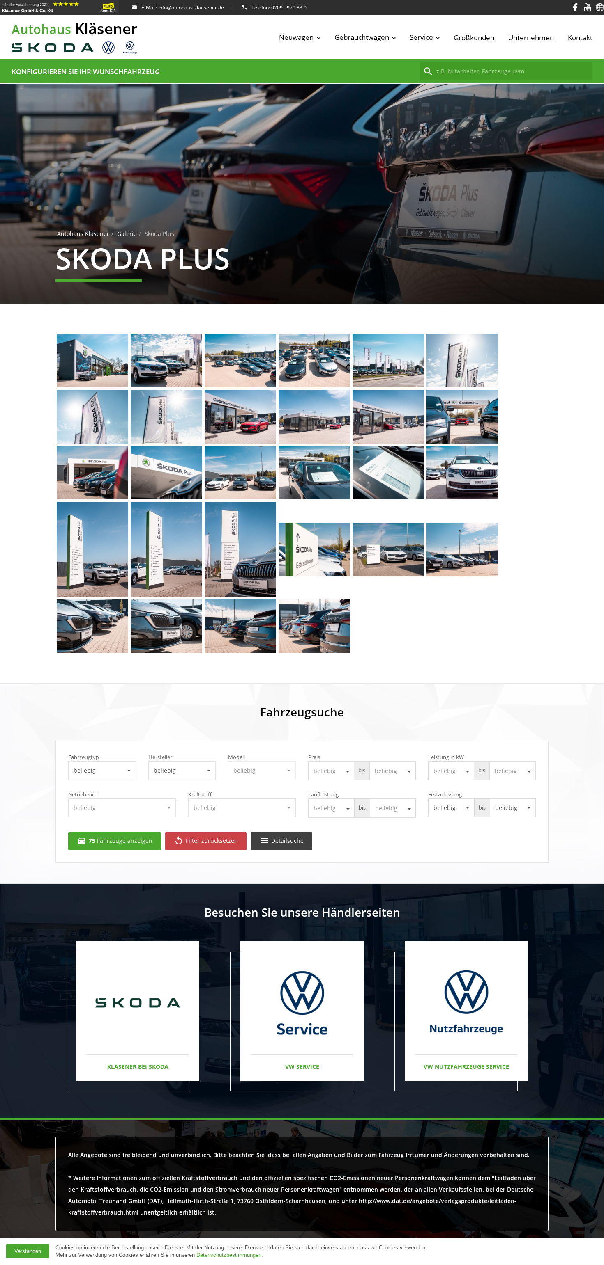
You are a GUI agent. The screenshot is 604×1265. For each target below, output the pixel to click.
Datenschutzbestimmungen (228, 1255)
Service (421, 37)
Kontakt (580, 37)
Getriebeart (82, 794)
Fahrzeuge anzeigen (114, 841)
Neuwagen (296, 37)
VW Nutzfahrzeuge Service (466, 1067)
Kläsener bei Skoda (137, 1067)
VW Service (302, 1067)
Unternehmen (531, 37)
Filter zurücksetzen (206, 841)
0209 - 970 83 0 (289, 7)
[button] (102, 770)
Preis (314, 757)
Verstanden (27, 1251)
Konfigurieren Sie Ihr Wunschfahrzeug (86, 71)
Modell (236, 757)
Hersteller (160, 757)
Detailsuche (281, 841)
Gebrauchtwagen (361, 37)
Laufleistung (323, 794)
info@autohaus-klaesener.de (191, 7)
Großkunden (474, 37)
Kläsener (75, 28)
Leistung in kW (446, 757)
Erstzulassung (445, 794)
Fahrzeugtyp (83, 757)
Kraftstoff (200, 794)
